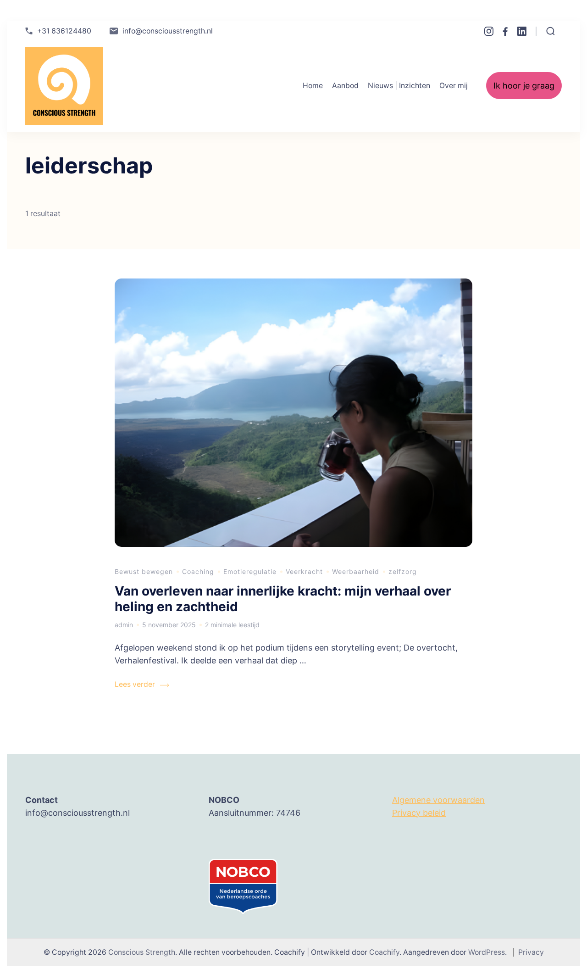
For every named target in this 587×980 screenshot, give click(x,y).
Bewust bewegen (144, 571)
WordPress (486, 952)
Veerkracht (304, 571)
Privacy (531, 952)
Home (313, 85)
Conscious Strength (141, 952)
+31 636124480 (64, 31)
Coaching (198, 571)
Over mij (453, 85)
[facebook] (505, 31)
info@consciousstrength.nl (167, 31)
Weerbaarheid (355, 571)
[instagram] (488, 31)
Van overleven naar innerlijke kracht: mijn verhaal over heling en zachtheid (283, 598)
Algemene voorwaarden (438, 800)
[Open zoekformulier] (550, 31)
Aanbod (345, 85)
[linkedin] (521, 31)
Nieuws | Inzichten (399, 85)
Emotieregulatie (250, 571)
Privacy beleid (419, 813)
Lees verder (135, 684)
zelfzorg (402, 571)
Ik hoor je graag (523, 85)
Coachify (384, 952)
